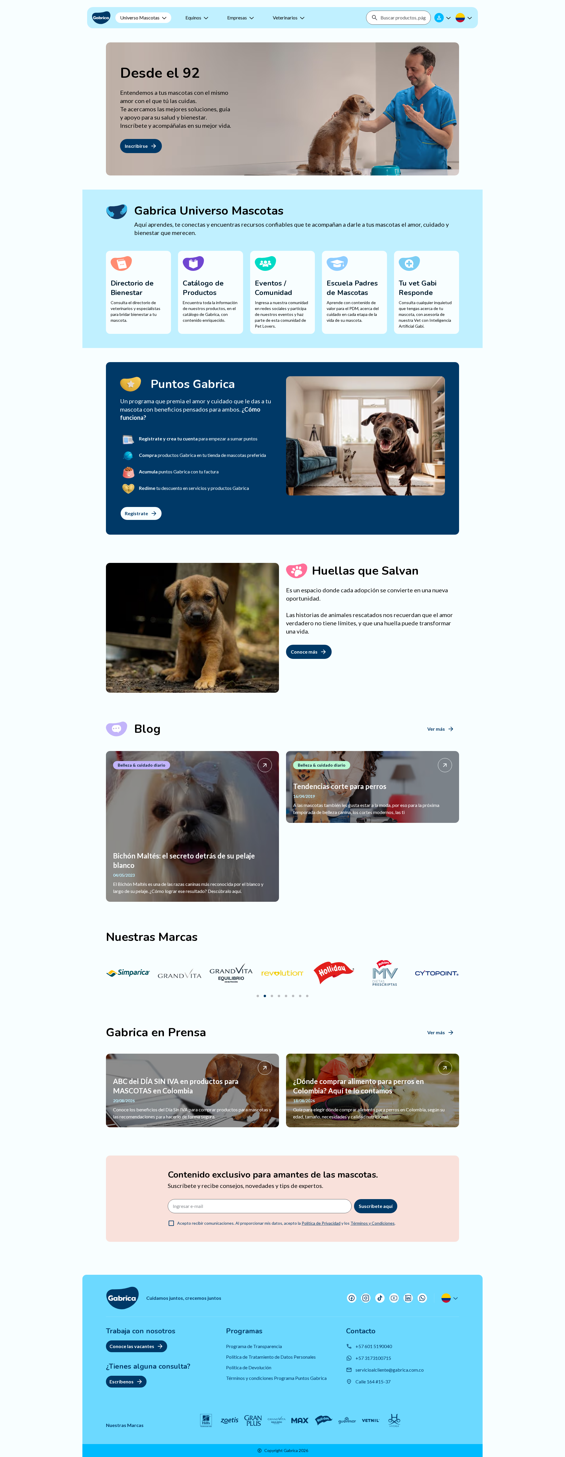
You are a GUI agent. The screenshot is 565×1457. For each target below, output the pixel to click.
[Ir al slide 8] (307, 996)
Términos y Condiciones (372, 1223)
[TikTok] (380, 1298)
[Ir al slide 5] (286, 996)
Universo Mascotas (139, 17)
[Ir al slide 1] (258, 996)
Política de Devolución (248, 1367)
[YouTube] (394, 1298)
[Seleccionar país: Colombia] (464, 17)
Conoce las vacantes (131, 1346)
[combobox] (403, 17)
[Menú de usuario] (443, 17)
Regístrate (136, 513)
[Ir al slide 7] (300, 996)
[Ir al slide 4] (279, 996)
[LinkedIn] (408, 1298)
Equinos (193, 17)
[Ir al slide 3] (272, 996)
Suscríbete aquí (376, 1206)
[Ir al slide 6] (293, 996)
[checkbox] (171, 1223)
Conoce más (304, 651)
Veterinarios (285, 17)
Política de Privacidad (321, 1223)
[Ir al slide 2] (265, 996)
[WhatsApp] (422, 1298)
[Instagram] (365, 1298)
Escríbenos (121, 1381)
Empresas (237, 17)
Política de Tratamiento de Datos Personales (271, 1357)
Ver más (436, 729)
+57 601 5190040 (373, 1346)
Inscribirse (136, 146)
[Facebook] (351, 1298)
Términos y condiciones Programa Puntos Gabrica (276, 1378)
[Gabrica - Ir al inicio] (101, 17)
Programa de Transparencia (254, 1346)
